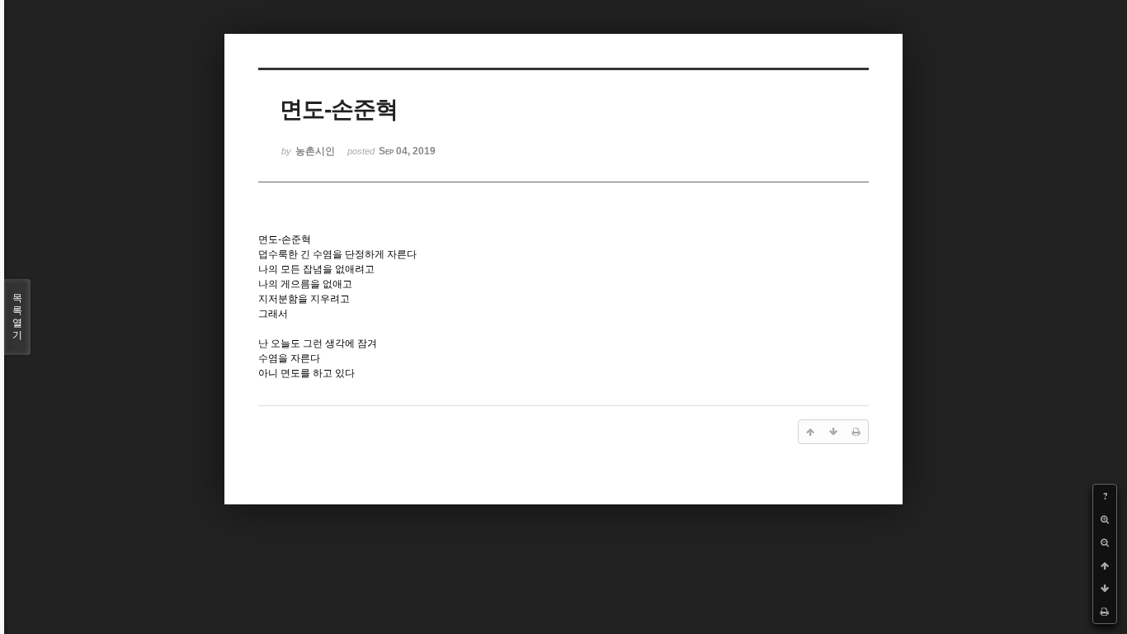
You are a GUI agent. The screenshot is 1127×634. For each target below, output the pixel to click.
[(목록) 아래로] (1104, 588)
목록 (17, 316)
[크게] (1104, 519)
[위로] (1104, 565)
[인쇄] (1104, 611)
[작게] (1104, 542)
